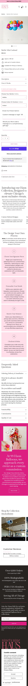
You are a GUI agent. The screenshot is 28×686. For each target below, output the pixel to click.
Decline (13, 678)
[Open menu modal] (25, 6)
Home (3, 14)
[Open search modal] (19, 6)
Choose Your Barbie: (10, 94)
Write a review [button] (14, 556)
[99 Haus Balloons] (4, 6)
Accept (13, 674)
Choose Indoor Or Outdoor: (12, 102)
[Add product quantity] (7, 138)
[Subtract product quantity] (2, 138)
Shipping (4, 166)
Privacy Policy (8, 670)
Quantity (4, 135)
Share (5, 170)
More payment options (14, 153)
